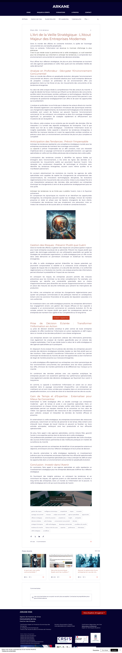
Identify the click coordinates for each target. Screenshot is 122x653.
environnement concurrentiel (62, 521)
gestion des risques (36, 511)
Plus (86, 19)
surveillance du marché (81, 524)
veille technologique (51, 524)
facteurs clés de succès (52, 527)
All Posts (25, 19)
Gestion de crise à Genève (27, 638)
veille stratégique (35, 530)
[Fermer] (120, 650)
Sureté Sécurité (50, 19)
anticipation (78, 518)
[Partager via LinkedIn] (39, 536)
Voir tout (97, 551)
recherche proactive (50, 518)
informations (81, 527)
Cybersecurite (76, 19)
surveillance (46, 530)
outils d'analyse (48, 521)
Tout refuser (105, 650)
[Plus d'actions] (91, 30)
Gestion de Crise (36, 19)
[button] (30, 12)
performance (71, 527)
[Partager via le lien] (43, 536)
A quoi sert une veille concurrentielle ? (32, 571)
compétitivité (63, 511)
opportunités (85, 514)
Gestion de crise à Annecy (27, 637)
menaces (48, 514)
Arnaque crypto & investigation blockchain (31, 641)
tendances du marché (37, 527)
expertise (63, 527)
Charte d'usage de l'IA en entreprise (30, 643)
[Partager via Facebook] (31, 536)
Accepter (114, 650)
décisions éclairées (36, 521)
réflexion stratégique (36, 518)
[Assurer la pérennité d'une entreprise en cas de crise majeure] (88, 560)
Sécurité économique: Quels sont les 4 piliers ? (60, 571)
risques (72, 511)
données (75, 521)
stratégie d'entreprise (37, 524)
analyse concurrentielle (59, 514)
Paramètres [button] (96, 650)
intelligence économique (50, 511)
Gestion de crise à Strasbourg (28, 635)
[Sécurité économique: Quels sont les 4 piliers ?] (61, 560)
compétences (61, 518)
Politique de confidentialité (9, 651)
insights (70, 518)
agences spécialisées (73, 514)
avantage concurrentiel (37, 514)
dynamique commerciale (65, 524)
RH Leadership (64, 19)
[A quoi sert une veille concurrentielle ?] (34, 560)
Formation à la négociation (27, 640)
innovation (79, 511)
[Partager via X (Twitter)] (35, 536)
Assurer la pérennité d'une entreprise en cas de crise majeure (88, 571)
